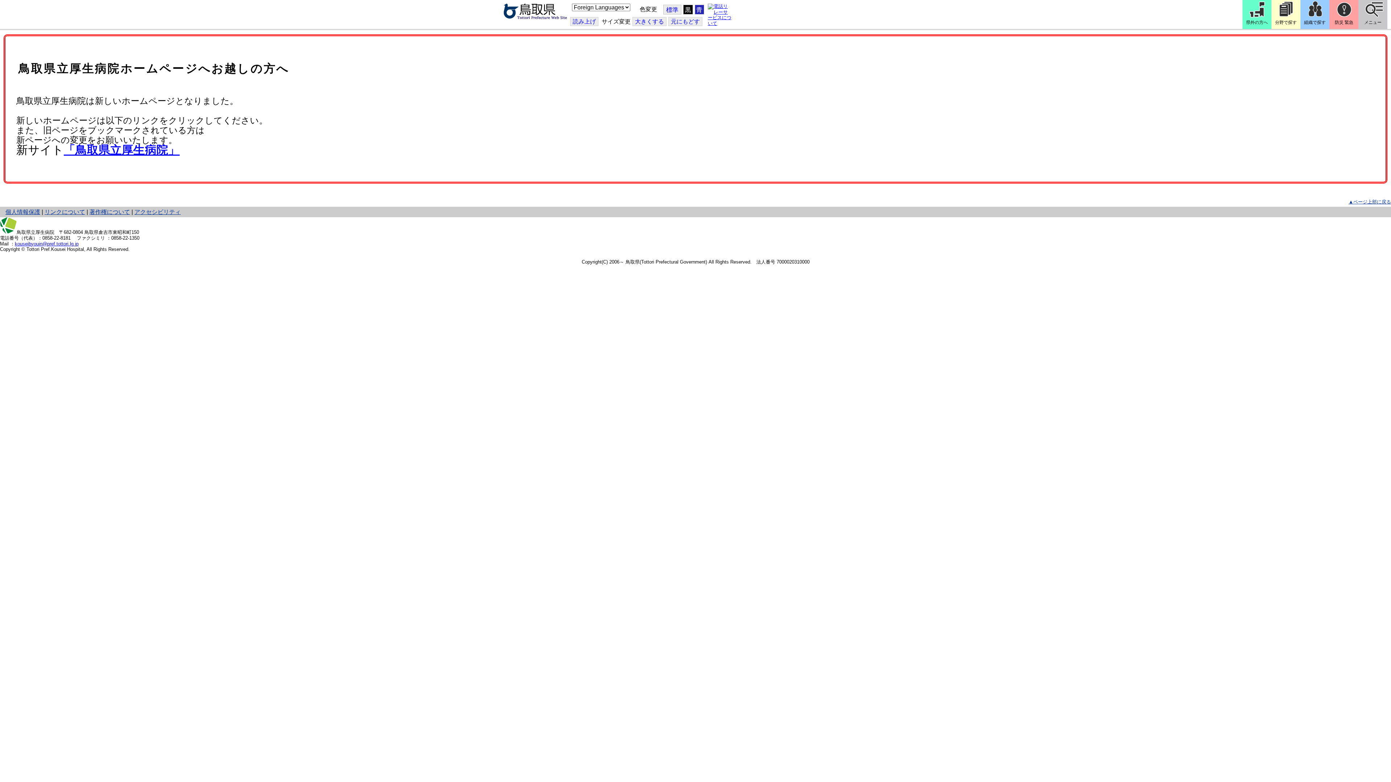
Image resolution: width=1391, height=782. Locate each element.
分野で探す (1286, 22)
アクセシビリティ (157, 212)
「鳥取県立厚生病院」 (122, 149)
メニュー (1373, 22)
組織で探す (1315, 22)
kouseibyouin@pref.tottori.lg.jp (47, 244)
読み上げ (584, 21)
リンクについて (65, 212)
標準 (672, 10)
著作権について (109, 212)
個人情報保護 (22, 212)
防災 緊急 (1344, 22)
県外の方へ (1257, 22)
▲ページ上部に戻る (1370, 202)
